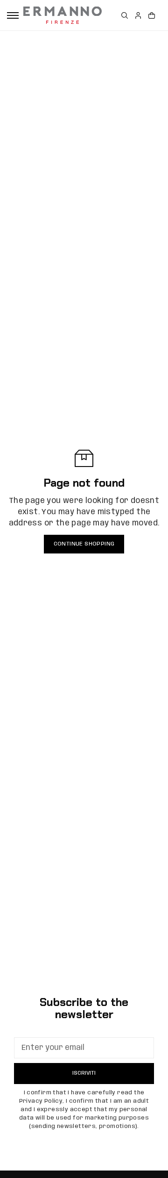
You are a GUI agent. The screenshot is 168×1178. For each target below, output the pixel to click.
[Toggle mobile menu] (13, 15)
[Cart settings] (151, 15)
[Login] (138, 15)
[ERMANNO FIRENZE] (62, 15)
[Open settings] (124, 15)
